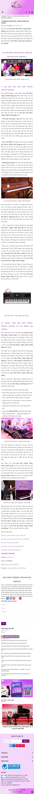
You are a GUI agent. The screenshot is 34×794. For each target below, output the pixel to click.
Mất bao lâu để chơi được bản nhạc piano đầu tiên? (14, 643)
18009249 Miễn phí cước (11, 636)
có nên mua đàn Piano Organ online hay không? (19, 586)
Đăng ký (26, 741)
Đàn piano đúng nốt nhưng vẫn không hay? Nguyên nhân (15, 646)
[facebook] (13, 745)
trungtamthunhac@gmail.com (12, 785)
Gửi (3, 623)
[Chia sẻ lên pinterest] (14, 598)
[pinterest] (17, 745)
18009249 (9, 783)
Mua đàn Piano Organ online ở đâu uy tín (17, 592)
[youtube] (23, 745)
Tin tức (3, 632)
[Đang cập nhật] (17, 688)
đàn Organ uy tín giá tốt (14, 596)
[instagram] (20, 745)
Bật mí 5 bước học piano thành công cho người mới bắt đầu (16, 653)
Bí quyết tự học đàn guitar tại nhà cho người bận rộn (14, 640)
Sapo (20, 791)
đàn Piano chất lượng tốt (26, 596)
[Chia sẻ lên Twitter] (11, 598)
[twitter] (10, 745)
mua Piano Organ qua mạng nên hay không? (12, 588)
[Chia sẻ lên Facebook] (7, 598)
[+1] (20, 598)
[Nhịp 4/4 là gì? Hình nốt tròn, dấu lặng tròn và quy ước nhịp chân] (17, 714)
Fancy (17, 598)
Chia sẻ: (3, 598)
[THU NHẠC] (17, 5)
